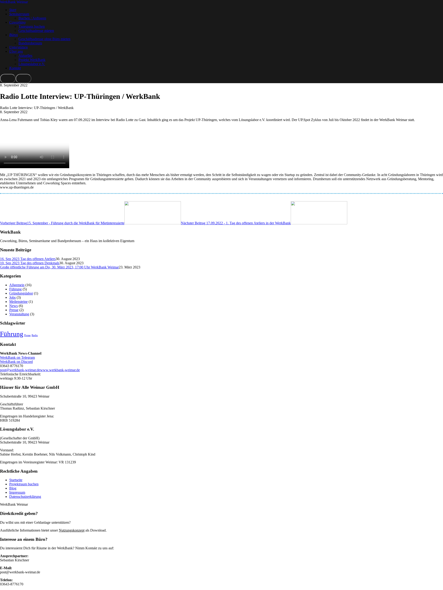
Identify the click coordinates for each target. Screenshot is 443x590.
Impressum (17, 492)
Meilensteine (18, 302)
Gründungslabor (21, 293)
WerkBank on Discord (16, 362)
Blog (12, 488)
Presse (13, 310)
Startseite (15, 480)
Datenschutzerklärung (25, 497)
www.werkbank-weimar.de (60, 370)
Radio (35, 335)
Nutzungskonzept (71, 530)
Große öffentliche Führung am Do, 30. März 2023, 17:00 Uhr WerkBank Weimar (59, 267)
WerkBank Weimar (14, 2)
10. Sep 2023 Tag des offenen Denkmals (29, 263)
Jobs (12, 297)
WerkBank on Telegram (17, 357)
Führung (15, 289)
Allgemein (16, 285)
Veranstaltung (19, 314)
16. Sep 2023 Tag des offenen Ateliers (28, 259)
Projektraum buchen (24, 484)
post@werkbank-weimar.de (20, 370)
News (13, 306)
